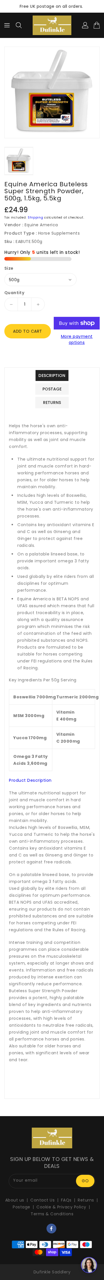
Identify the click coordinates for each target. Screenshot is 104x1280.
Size (9, 268)
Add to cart (27, 331)
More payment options (77, 339)
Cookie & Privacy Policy (61, 1207)
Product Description (30, 780)
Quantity (14, 293)
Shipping (35, 217)
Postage (21, 1207)
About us (14, 1200)
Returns (86, 1200)
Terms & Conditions (52, 1214)
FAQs (66, 1200)
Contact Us (42, 1200)
